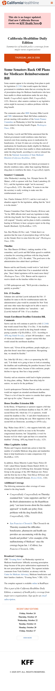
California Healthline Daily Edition (27, 40)
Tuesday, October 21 (27, 623)
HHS (27, 113)
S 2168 (45, 323)
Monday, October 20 (27, 627)
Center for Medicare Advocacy (16, 574)
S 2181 (19, 86)
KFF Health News (29, 23)
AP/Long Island (14, 335)
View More (27, 638)
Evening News (15, 559)
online (34, 583)
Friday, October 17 (27, 630)
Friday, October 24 (27, 613)
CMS (10, 116)
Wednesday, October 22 (28, 620)
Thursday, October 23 (27, 616)
